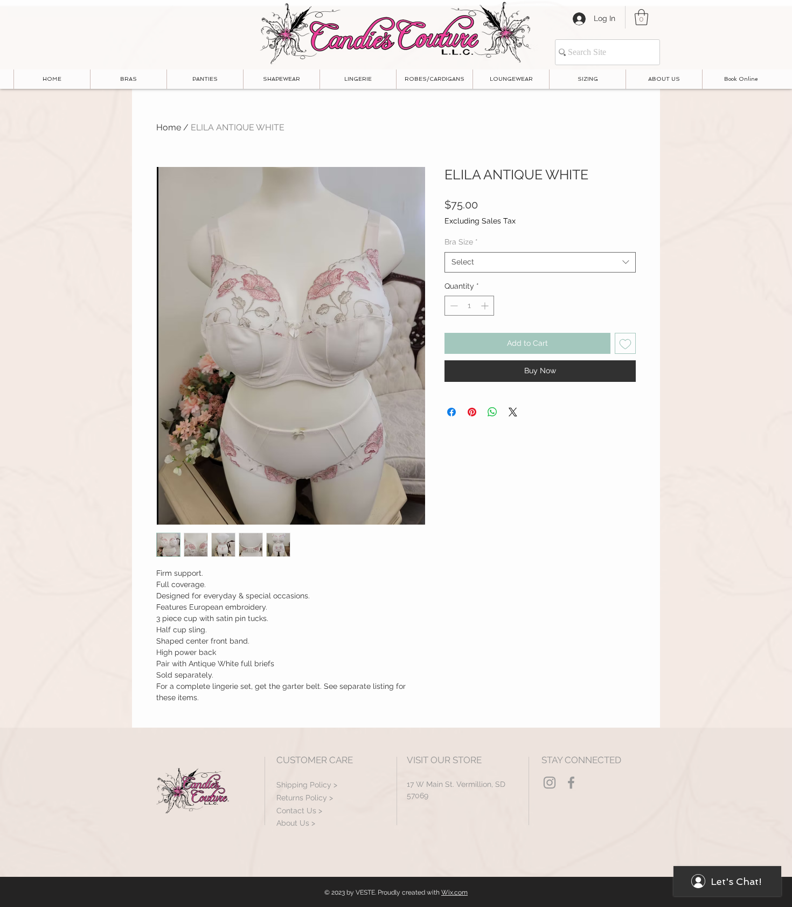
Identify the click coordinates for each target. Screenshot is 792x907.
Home (168, 127)
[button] (641, 17)
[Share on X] (512, 412)
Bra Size (461, 242)
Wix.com (454, 892)
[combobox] (540, 262)
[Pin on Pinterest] (472, 412)
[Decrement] (453, 305)
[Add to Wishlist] (625, 343)
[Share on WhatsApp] (492, 412)
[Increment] (485, 305)
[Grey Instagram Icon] (549, 783)
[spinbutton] (469, 305)
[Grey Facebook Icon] (571, 783)
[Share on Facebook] (451, 412)
